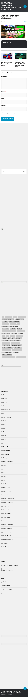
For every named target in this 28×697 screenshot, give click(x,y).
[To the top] (25, 688)
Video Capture (16, 342)
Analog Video (22, 316)
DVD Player (5, 326)
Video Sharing (7, 532)
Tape (4, 465)
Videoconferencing (8, 539)
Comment (4, 76)
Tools (4, 469)
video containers (16, 345)
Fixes (4, 432)
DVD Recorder (14, 326)
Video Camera (6, 342)
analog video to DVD (8, 319)
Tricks (4, 472)
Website (3, 105)
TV (4, 480)
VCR (9, 338)
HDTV (8, 333)
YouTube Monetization (8, 357)
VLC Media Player (7, 352)
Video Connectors (8, 502)
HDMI (3, 333)
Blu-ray (5, 406)
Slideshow (6, 454)
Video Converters (7, 347)
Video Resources (7, 528)
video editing (18, 347)
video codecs (6, 345)
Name (3, 91)
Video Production (8, 524)
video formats (6, 350)
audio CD (4, 321)
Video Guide (6, 517)
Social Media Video (8, 461)
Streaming (19, 335)
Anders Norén (10, 694)
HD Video (14, 333)
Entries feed (6, 585)
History (5, 439)
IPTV (4, 443)
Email (3, 98)
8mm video (8, 316)
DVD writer (5, 328)
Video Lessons (7, 521)
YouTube (16, 352)
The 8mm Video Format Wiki (11, 565)
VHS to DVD (5, 340)
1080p (14, 316)
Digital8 (13, 324)
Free (4, 435)
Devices (5, 420)
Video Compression (8, 498)
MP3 (3, 335)
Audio (5, 402)
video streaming (16, 350)
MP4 (8, 335)
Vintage (5, 543)
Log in (4, 582)
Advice (5, 398)
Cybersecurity (7, 417)
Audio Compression (14, 321)
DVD (18, 324)
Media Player (6, 450)
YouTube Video (7, 547)
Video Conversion (8, 506)
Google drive (21, 331)
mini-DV (21, 333)
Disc (4, 424)
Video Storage (7, 535)
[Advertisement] (14, 141)
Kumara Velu (7, 42)
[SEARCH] (24, 171)
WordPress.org (7, 593)
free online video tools (8, 331)
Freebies (19, 328)
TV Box (4, 338)
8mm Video (6, 395)
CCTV (5, 413)
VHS (13, 338)
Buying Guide (6, 409)
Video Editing (6, 509)
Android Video (20, 319)
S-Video (13, 335)
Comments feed (7, 589)
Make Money (6, 446)
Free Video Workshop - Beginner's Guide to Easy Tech (11, 6)
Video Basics (6, 487)
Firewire (13, 328)
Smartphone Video (8, 458)
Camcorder (5, 324)
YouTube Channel (7, 354)
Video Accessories (15, 340)
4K (3, 316)
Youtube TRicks (21, 357)
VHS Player (19, 338)
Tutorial (5, 476)
